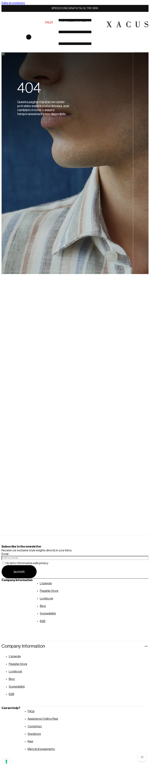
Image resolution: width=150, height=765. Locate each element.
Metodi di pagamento (41, 749)
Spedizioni (34, 734)
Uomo (77, 22)
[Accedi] (19, 40)
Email (4, 554)
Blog (43, 606)
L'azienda (46, 583)
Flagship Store (49, 590)
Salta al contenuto (13, 3)
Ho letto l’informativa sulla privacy (27, 563)
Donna (91, 22)
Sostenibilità (48, 613)
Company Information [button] (23, 646)
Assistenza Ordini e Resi (43, 718)
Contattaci (35, 726)
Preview (63, 22)
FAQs (31, 711)
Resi (30, 741)
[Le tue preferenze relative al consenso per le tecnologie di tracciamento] (6, 761)
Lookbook (46, 598)
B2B (42, 621)
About (50, 25)
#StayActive (68, 25)
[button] (4, 24)
